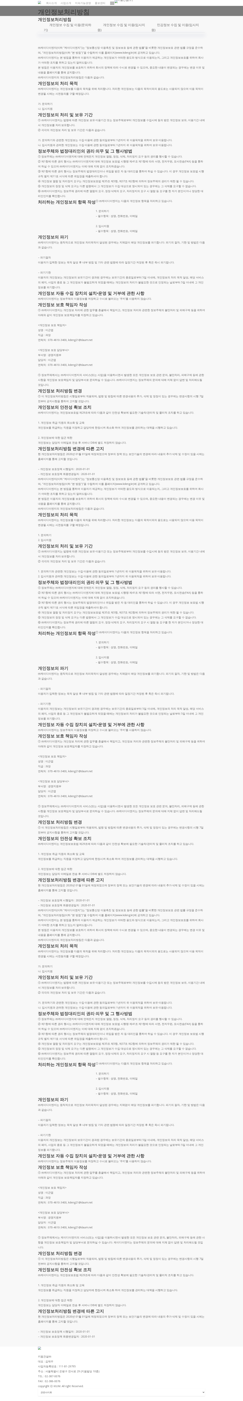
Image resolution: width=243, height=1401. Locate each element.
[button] (112, 3)
